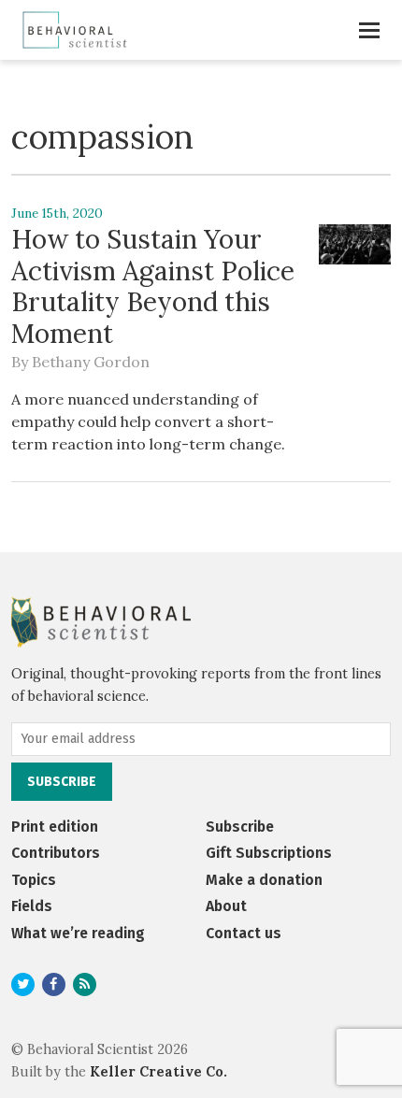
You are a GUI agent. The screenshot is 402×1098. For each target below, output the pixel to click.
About (226, 906)
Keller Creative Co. (158, 1071)
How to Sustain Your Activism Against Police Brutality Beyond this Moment (152, 286)
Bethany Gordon (91, 361)
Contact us (243, 933)
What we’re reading (78, 933)
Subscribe (240, 826)
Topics (33, 880)
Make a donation (264, 880)
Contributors (55, 853)
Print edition (54, 826)
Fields (31, 906)
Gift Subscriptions (269, 853)
